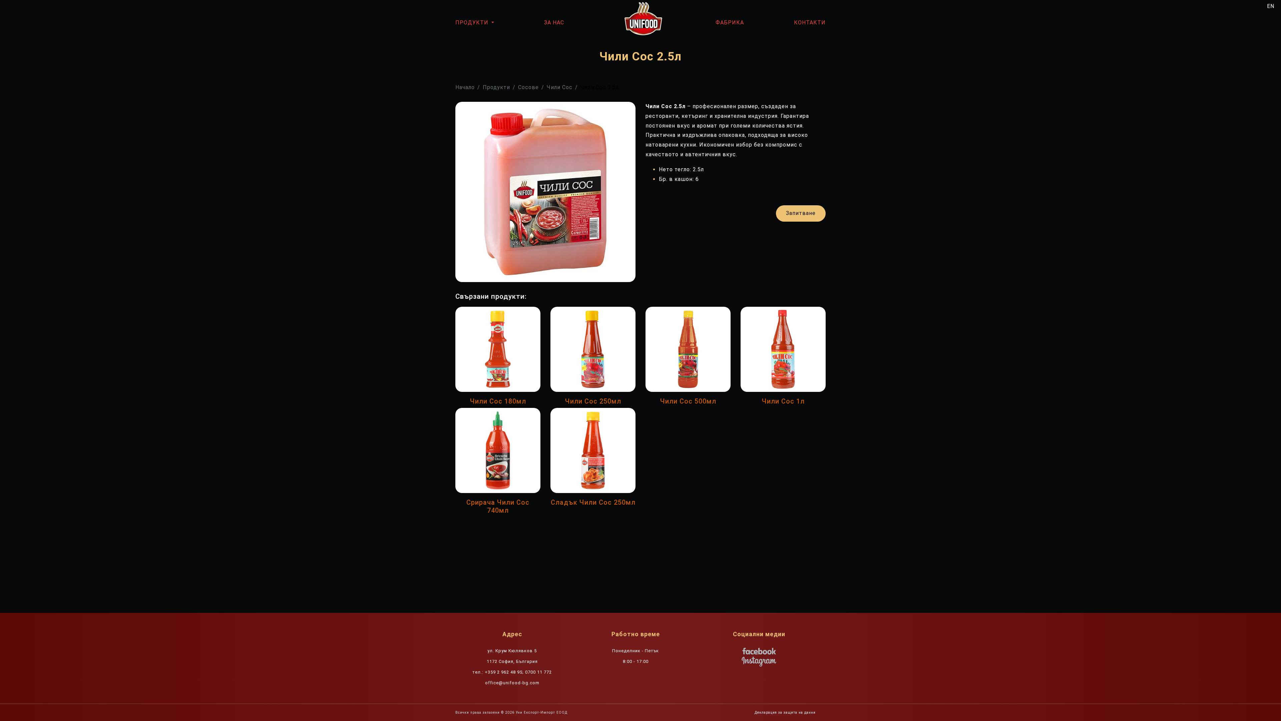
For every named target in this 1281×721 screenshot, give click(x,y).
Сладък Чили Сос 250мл (593, 502)
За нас (554, 22)
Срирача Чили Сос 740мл (497, 506)
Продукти (472, 22)
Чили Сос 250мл (593, 401)
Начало (465, 87)
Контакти (810, 22)
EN (1270, 6)
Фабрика (730, 22)
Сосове (528, 87)
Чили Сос (559, 87)
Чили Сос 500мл (688, 401)
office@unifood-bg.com (512, 682)
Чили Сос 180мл (498, 401)
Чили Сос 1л (783, 401)
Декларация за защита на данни (785, 712)
